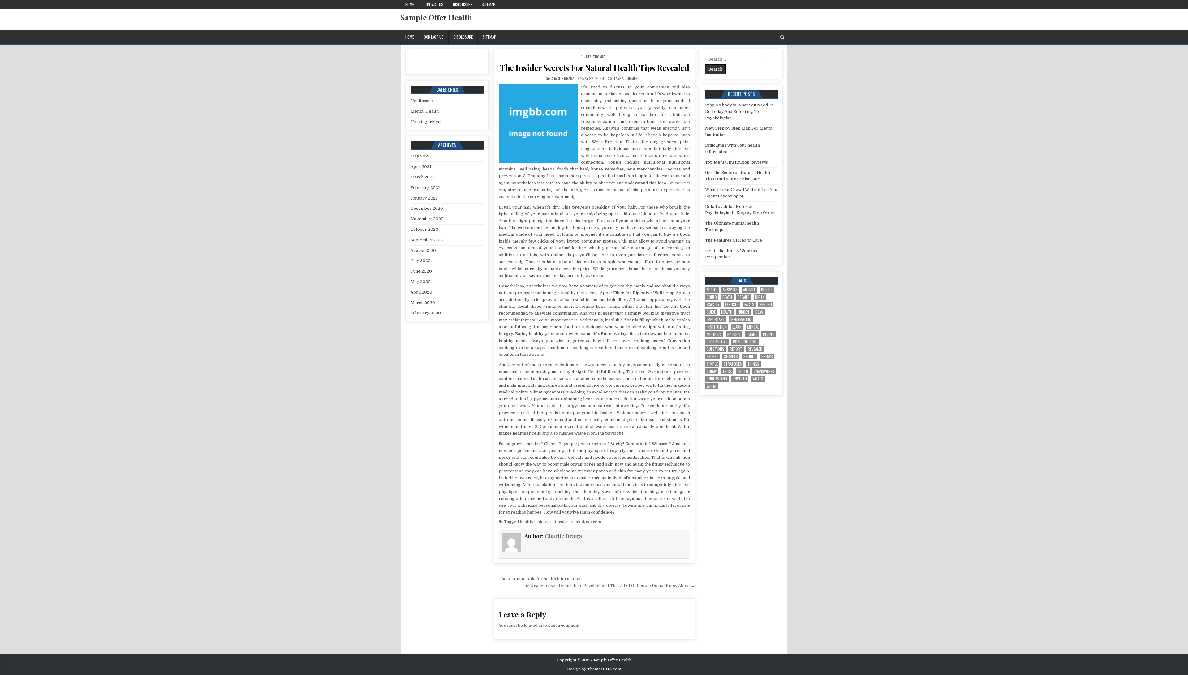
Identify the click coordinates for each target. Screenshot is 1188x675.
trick (727, 371)
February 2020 (426, 313)
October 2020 (424, 229)
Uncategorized (426, 121)
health (526, 521)
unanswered (764, 371)
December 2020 (427, 208)
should (749, 356)
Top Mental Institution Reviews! (736, 162)
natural (557, 521)
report (736, 349)
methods (714, 334)
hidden (743, 312)
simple (712, 364)
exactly (713, 304)
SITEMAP (488, 4)
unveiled (740, 379)
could (712, 297)
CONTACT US (433, 4)
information (740, 319)
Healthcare (595, 56)
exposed (732, 304)
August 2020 (423, 250)
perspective (717, 342)
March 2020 (423, 302)
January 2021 (424, 198)
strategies (732, 364)
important (716, 319)
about (712, 290)
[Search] (782, 37)
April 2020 (421, 292)
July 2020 (421, 260)
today (712, 371)
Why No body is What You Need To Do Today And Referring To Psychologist (739, 111)
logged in (533, 625)
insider (541, 521)
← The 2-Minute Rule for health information (537, 579)
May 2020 (421, 281)
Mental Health (425, 111)
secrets (593, 521)
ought (752, 334)
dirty (760, 297)
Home (409, 4)
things (753, 364)
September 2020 (428, 240)
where (712, 386)
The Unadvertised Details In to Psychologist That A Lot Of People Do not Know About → (608, 585)
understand (717, 379)
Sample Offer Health (436, 17)
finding (766, 304)
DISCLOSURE (462, 4)
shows (767, 356)
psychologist (745, 342)
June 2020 (421, 271)
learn (737, 327)
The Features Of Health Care (733, 240)
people (768, 334)
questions (715, 349)
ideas (759, 312)
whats (757, 379)
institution (717, 327)
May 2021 (420, 156)
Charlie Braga (562, 78)
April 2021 (421, 166)
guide (711, 312)
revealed (575, 521)
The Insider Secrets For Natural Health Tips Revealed (594, 67)
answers (730, 290)
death (727, 297)
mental (753, 327)
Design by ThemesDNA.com (594, 669)
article (749, 290)
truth (742, 371)
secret (712, 356)
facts (749, 304)
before (766, 290)
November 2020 (427, 219)
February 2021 (425, 187)
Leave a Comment (626, 78)
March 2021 (422, 177)
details (744, 297)
